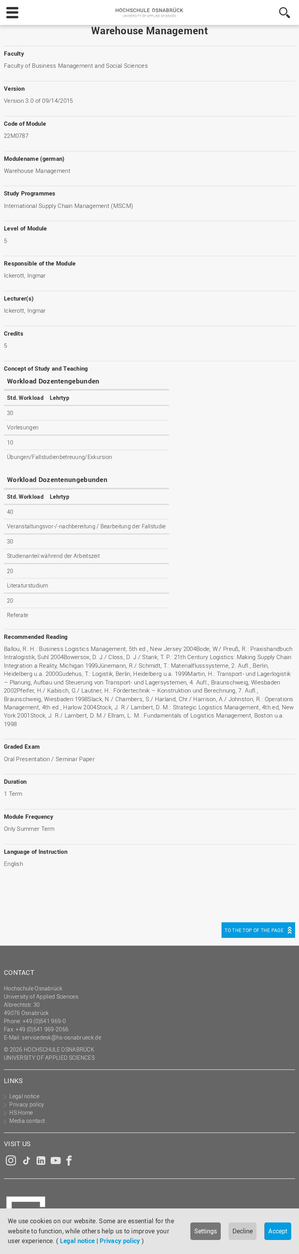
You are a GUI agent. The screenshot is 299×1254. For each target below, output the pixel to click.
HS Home (21, 1112)
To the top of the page (254, 930)
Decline (242, 1231)
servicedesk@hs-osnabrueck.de (61, 1037)
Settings (205, 1231)
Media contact (27, 1120)
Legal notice (77, 1240)
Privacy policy (120, 1240)
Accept (277, 1231)
